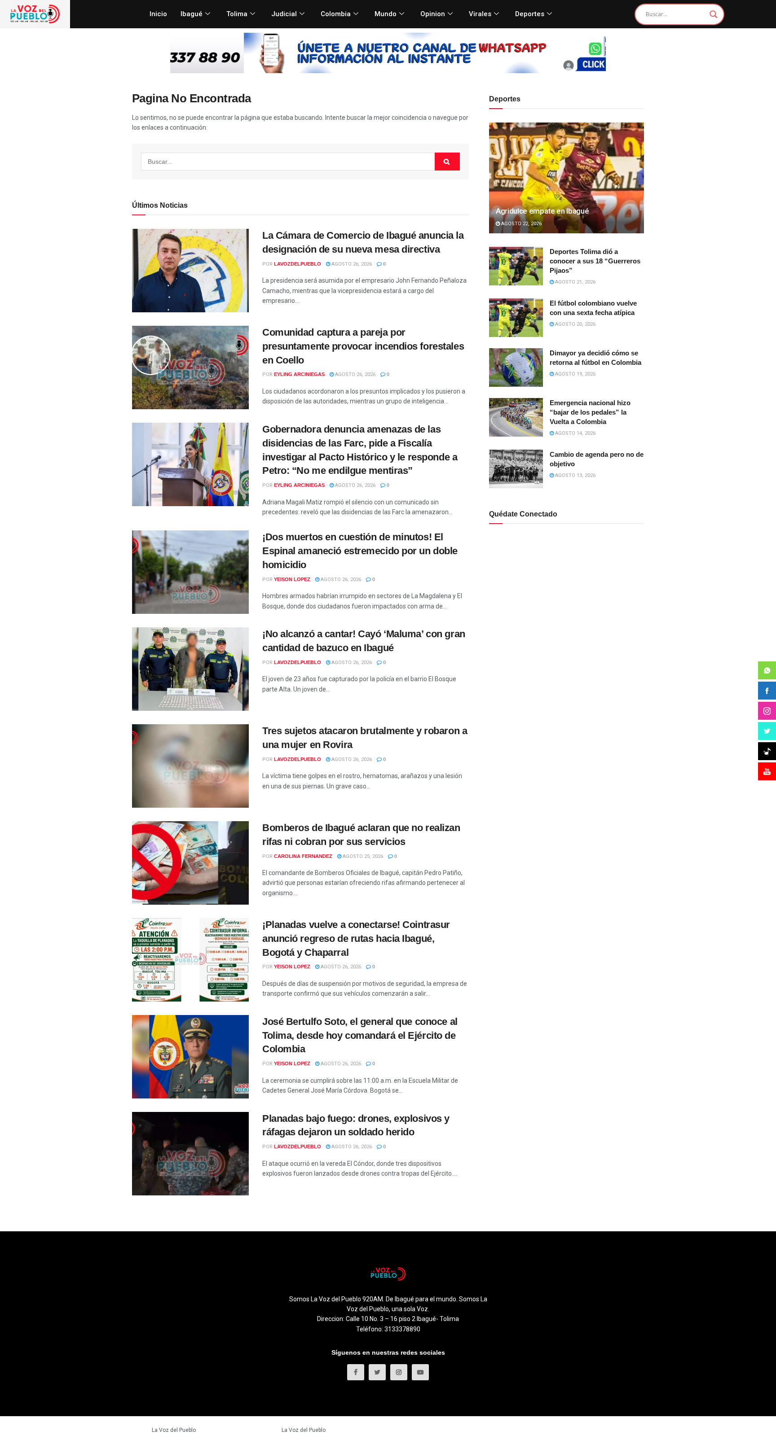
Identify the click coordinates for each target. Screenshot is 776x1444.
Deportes (529, 14)
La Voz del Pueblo (174, 1430)
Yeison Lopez (292, 579)
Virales (480, 14)
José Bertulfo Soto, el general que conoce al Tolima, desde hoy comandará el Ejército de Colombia (360, 1035)
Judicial (284, 14)
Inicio (158, 14)
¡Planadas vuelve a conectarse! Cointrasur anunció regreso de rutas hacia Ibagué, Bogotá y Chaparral (356, 938)
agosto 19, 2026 (574, 374)
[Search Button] (447, 162)
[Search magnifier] (713, 14)
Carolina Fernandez (303, 856)
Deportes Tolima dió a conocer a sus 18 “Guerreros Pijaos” (595, 261)
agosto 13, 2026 (574, 475)
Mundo (386, 14)
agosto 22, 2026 (521, 224)
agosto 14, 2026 (574, 433)
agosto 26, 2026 (351, 264)
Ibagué (192, 14)
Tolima (236, 14)
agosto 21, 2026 (574, 282)
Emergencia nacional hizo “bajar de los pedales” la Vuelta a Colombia (590, 412)
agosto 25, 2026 (362, 856)
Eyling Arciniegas (299, 374)
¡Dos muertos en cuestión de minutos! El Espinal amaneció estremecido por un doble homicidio (360, 550)
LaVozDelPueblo (297, 264)
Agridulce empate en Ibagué (542, 210)
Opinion (432, 14)
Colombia (336, 14)
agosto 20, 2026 (574, 324)
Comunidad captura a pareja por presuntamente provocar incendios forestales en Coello (363, 346)
